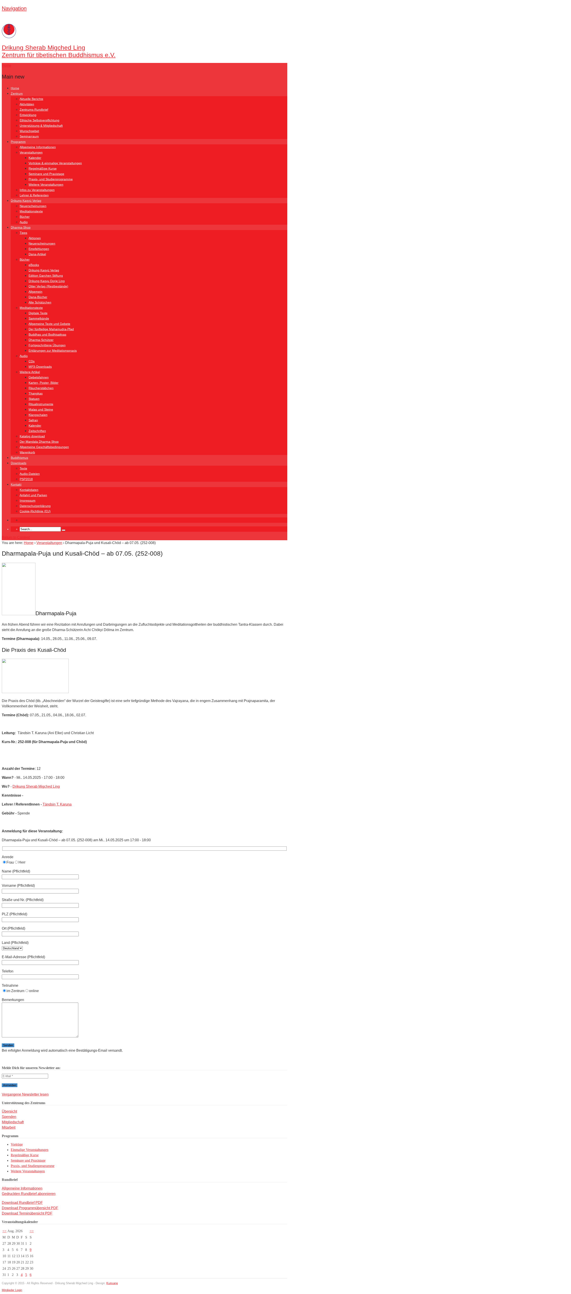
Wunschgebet (29, 131)
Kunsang (112, 1283)
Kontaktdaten (29, 490)
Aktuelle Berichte (31, 99)
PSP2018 (26, 479)
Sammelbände (39, 318)
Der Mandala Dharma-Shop (39, 441)
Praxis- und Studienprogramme (51, 179)
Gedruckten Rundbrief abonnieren (29, 1194)
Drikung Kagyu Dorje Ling (47, 281)
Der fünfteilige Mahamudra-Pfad (51, 329)
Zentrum (17, 93)
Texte (23, 468)
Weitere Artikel (30, 372)
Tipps (23, 233)
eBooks (34, 265)
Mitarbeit (8, 1127)
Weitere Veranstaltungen (46, 184)
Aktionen (35, 238)
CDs (32, 361)
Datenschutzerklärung (35, 506)
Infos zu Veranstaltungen (37, 190)
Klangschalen (38, 415)
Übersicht (9, 1111)
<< (4, 1231)
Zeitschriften (37, 431)
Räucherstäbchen (41, 388)
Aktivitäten (27, 104)
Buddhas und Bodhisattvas (47, 334)
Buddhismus (19, 457)
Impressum (27, 500)
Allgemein (35, 291)
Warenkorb (27, 452)
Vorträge (17, 1144)
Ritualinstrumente (41, 404)
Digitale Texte (38, 313)
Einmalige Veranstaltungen (29, 1150)
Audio (24, 222)
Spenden (9, 1117)
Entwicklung (28, 115)
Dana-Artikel (37, 254)
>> (32, 1231)
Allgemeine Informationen (38, 147)
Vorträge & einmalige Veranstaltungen (55, 163)
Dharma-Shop (21, 227)
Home (15, 88)
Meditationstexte (31, 211)
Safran (33, 420)
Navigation (14, 8)
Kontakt (16, 484)
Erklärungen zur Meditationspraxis (53, 350)
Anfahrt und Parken (33, 495)
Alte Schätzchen (40, 302)
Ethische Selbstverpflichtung (39, 120)
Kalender (35, 158)
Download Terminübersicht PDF (27, 1213)
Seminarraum (29, 136)
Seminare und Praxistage (46, 174)
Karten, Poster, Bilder (43, 382)
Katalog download (32, 436)
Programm (18, 141)
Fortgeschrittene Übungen (47, 345)
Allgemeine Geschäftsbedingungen (44, 447)
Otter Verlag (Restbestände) (48, 286)
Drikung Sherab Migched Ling (36, 786)
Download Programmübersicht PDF (30, 1208)
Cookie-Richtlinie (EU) (35, 511)
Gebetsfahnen (39, 377)
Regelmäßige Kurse (43, 168)
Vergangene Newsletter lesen (25, 1094)
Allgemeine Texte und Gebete (49, 324)
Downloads (18, 463)
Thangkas (36, 393)
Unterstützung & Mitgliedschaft (41, 125)
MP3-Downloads (40, 366)
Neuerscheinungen (33, 206)
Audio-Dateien (30, 474)
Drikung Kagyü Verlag (26, 200)
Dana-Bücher (38, 297)
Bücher (25, 216)
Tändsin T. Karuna (57, 804)
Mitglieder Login (12, 1290)
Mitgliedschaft (13, 1122)
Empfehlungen (39, 249)
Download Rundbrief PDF (22, 1203)
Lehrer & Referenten (34, 195)
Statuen (34, 399)
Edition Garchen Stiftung (46, 275)
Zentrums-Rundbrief (34, 109)
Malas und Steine (41, 409)
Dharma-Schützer (41, 340)
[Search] (63, 530)
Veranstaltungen (31, 152)
